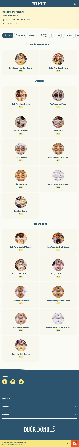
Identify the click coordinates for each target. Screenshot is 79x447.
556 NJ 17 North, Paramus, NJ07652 (18, 19)
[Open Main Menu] (3, 3)
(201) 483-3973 (11, 23)
